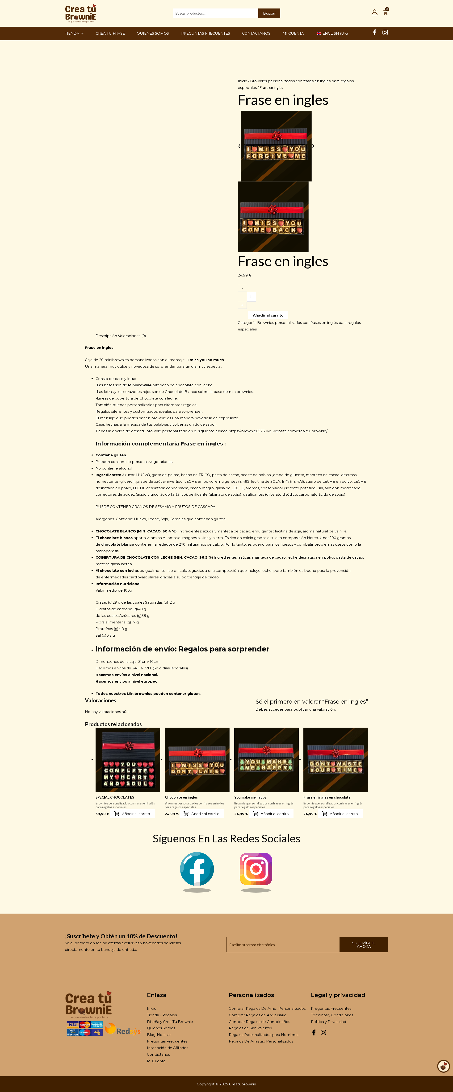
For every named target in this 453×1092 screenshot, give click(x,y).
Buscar (269, 13)
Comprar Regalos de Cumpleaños (259, 1021)
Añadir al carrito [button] (136, 814)
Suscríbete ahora (364, 945)
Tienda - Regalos (162, 1015)
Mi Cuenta (156, 1061)
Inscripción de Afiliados (167, 1048)
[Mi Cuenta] (375, 14)
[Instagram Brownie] (256, 891)
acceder (275, 709)
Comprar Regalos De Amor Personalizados (267, 1008)
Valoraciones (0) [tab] (132, 336)
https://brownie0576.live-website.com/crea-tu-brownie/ (278, 431)
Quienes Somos (161, 1028)
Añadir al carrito (268, 315)
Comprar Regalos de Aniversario (257, 1015)
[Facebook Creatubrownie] (375, 34)
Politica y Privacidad (328, 1021)
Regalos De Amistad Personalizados (261, 1041)
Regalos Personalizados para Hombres (263, 1034)
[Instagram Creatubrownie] (385, 34)
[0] (385, 14)
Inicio (242, 81)
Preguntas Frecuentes (167, 1041)
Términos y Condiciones (332, 1015)
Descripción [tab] (106, 336)
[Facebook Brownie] (197, 891)
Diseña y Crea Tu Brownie (170, 1021)
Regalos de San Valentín (250, 1028)
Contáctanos (158, 1054)
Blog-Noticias (159, 1034)
